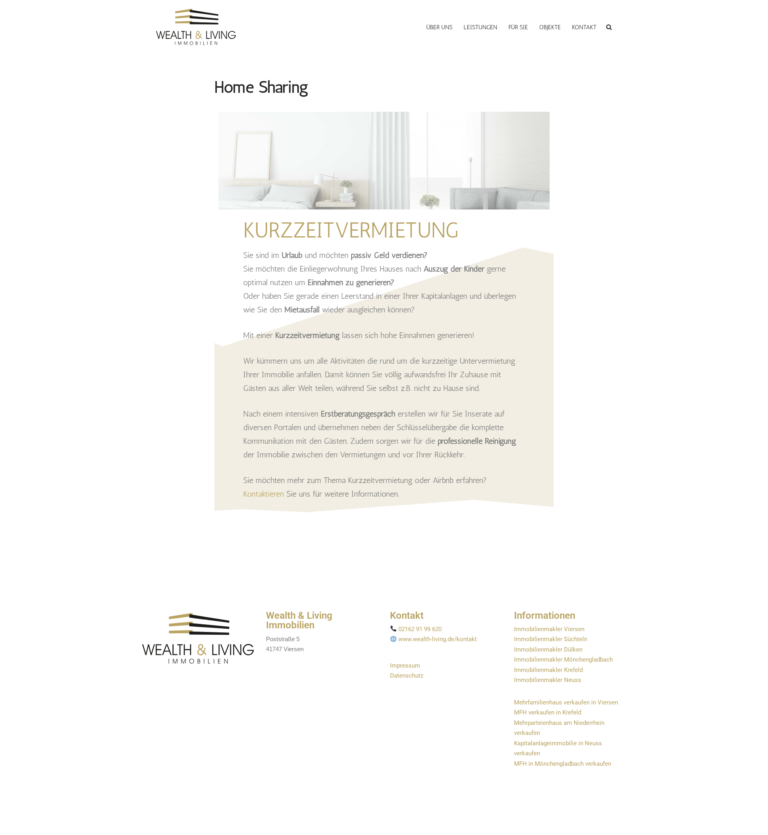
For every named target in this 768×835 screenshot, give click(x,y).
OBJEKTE (550, 27)
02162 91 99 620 (420, 629)
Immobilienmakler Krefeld (548, 670)
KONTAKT (584, 27)
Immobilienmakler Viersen (549, 629)
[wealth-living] (196, 27)
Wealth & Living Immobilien (299, 620)
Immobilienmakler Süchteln (550, 639)
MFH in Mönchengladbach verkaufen (562, 763)
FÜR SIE (518, 27)
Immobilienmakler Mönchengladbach (563, 659)
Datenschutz (406, 675)
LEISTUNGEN (480, 27)
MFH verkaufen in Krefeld (547, 712)
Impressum (405, 665)
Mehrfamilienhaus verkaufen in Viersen (566, 702)
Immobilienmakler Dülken (548, 649)
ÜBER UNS (439, 27)
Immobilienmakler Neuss (547, 680)
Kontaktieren (263, 494)
